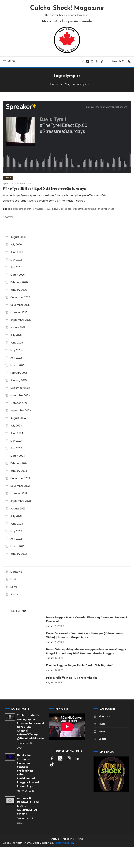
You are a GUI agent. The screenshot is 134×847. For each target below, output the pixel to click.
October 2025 (18, 312)
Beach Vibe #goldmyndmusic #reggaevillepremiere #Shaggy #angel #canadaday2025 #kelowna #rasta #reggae (86, 651)
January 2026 (18, 290)
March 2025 (17, 365)
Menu (11, 61)
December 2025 (20, 297)
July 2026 (16, 244)
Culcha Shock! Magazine (67, 8)
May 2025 (16, 350)
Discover (8, 217)
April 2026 (16, 267)
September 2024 (20, 410)
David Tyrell (24, 183)
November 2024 (20, 395)
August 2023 (17, 508)
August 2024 (18, 418)
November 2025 (20, 305)
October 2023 (18, 493)
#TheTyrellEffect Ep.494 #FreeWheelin (71, 677)
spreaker (66, 209)
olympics (38, 209)
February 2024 (19, 463)
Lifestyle (55, 839)
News (13, 587)
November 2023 (20, 486)
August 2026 (18, 237)
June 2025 (16, 342)
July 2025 (16, 335)
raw (48, 209)
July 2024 (16, 425)
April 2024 (16, 448)
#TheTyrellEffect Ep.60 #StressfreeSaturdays (44, 189)
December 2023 (20, 478)
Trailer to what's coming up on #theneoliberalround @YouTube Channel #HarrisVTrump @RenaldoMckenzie (29, 727)
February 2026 (19, 282)
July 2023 (16, 516)
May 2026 (16, 259)
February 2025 (19, 373)
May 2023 (16, 531)
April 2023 (16, 539)
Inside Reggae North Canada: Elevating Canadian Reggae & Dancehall (87, 619)
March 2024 (17, 456)
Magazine (16, 571)
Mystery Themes (64, 843)
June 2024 (16, 433)
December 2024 (20, 388)
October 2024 (19, 403)
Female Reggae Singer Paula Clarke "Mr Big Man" (79, 665)
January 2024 (18, 471)
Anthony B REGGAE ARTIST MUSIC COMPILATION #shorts (28, 806)
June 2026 (16, 252)
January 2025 (18, 380)
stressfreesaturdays (84, 209)
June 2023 (16, 523)
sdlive (55, 209)
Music (8, 177)
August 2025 (17, 327)
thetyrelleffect (106, 209)
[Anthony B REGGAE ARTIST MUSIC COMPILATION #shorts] (10, 800)
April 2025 (16, 357)
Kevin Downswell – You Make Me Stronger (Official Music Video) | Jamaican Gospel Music (84, 635)
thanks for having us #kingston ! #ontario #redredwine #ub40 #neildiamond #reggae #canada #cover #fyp (28, 771)
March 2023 (17, 546)
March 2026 (17, 274)
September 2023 (20, 501)
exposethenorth (22, 209)
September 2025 (20, 320)
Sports (14, 594)
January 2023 (18, 554)
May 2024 (16, 440)
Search (116, 61)
